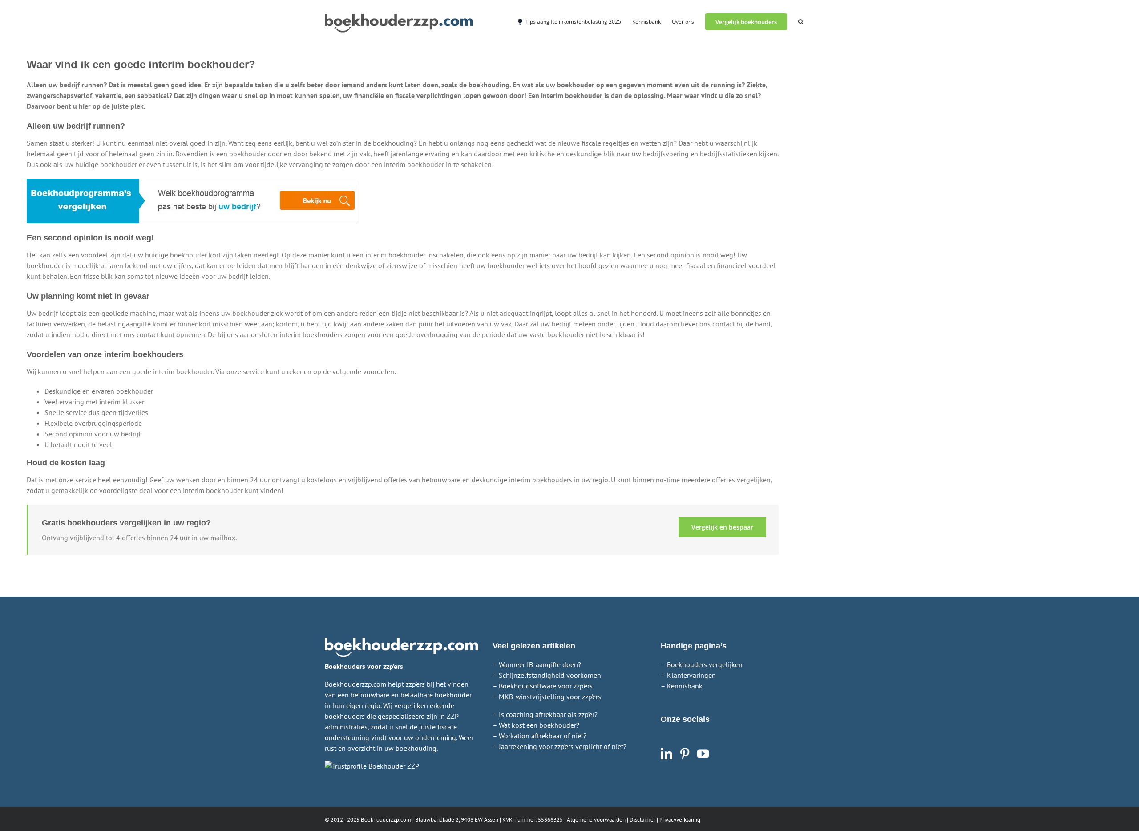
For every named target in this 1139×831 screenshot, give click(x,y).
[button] (800, 21)
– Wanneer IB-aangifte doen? (537, 664)
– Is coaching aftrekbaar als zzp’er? (545, 714)
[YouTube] (703, 753)
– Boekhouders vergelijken (702, 664)
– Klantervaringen (688, 675)
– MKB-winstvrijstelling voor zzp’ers (547, 696)
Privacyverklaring (679, 819)
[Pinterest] (685, 753)
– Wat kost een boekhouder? (536, 725)
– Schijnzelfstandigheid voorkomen (547, 675)
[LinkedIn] (666, 753)
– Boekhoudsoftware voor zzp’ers (543, 685)
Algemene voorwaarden (596, 819)
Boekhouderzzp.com (386, 819)
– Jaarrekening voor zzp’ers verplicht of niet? (559, 746)
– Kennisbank (682, 685)
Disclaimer (642, 819)
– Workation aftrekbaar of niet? (539, 735)
